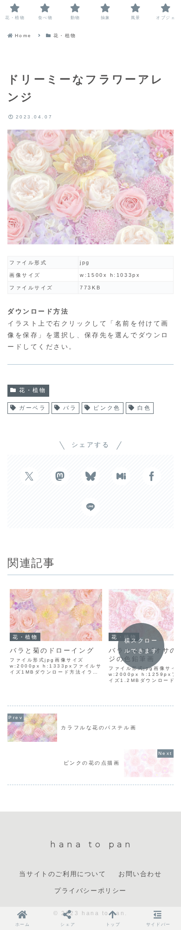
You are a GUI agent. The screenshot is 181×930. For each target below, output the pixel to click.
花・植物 (32, 390)
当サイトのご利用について (62, 874)
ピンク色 (106, 408)
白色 (144, 408)
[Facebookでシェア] (151, 476)
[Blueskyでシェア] (90, 476)
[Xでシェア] (29, 476)
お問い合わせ (140, 874)
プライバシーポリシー (90, 890)
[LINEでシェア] (90, 507)
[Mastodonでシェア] (60, 476)
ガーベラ (32, 408)
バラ (70, 408)
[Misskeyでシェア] (121, 476)
